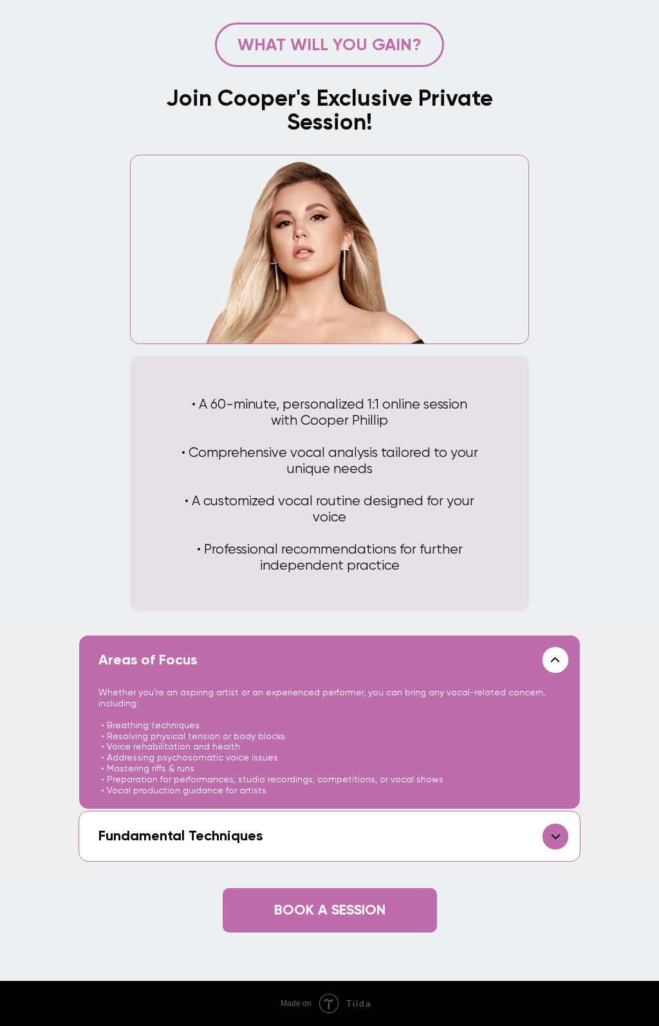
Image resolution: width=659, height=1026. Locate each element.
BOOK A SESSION (329, 909)
